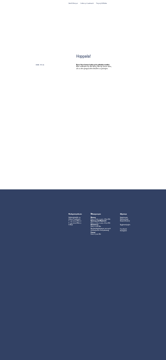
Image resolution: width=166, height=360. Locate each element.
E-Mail (71, 225)
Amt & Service (73, 3)
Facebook (123, 229)
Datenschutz (124, 219)
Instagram (123, 231)
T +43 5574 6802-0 (75, 221)
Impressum (124, 217)
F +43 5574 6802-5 (75, 223)
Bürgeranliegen (125, 225)
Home (37, 65)
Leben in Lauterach (87, 3)
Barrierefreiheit (125, 221)
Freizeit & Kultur (101, 3)
